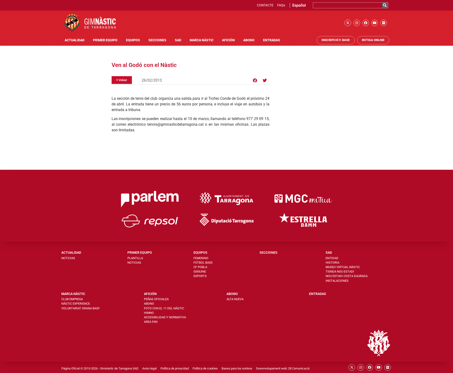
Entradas (271, 40)
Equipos (133, 40)
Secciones (157, 40)
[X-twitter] (347, 23)
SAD (178, 40)
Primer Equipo (105, 40)
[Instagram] (356, 23)
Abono (249, 40)
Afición (228, 40)
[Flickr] (383, 23)
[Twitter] (264, 80)
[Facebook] (365, 23)
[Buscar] (385, 5)
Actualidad (74, 40)
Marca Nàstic (202, 40)
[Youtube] (374, 23)
